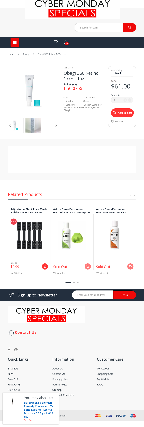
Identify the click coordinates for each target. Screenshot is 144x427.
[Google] (75, 88)
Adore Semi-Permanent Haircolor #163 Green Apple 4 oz (71, 212)
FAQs (100, 384)
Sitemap (57, 389)
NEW (11, 373)
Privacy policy (60, 379)
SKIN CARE (14, 389)
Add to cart (125, 112)
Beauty (25, 54)
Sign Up (125, 294)
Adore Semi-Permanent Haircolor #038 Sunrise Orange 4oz (111, 212)
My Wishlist (103, 379)
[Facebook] (64, 88)
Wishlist (119, 121)
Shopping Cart (105, 373)
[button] (70, 84)
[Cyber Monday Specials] (72, 17)
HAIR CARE (14, 384)
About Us (57, 368)
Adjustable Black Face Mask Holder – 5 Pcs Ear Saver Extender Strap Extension (29, 212)
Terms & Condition (63, 395)
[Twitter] (69, 88)
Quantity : (116, 95)
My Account (103, 368)
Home (11, 54)
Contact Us (58, 373)
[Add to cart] (45, 266)
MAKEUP (13, 379)
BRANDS (13, 368)
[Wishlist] (56, 42)
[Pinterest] (80, 88)
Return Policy (59, 384)
